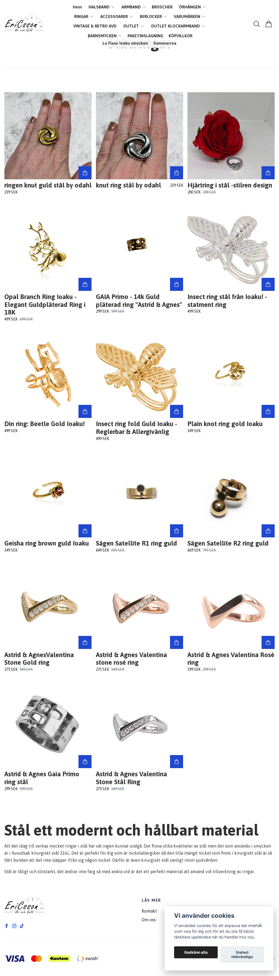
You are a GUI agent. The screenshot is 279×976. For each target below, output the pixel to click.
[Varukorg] (269, 24)
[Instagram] (14, 926)
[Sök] (257, 24)
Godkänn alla (196, 952)
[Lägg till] (85, 172)
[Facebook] (6, 926)
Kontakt (149, 911)
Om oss (149, 919)
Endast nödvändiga (242, 954)
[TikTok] (22, 926)
